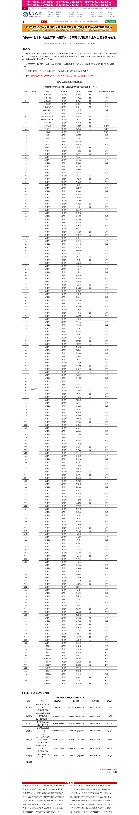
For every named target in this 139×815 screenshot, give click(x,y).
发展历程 (58, 12)
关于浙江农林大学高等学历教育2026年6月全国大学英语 (91, 812)
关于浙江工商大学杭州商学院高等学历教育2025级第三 (90, 808)
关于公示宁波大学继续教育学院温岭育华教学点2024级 (90, 785)
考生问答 (72, 16)
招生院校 (72, 12)
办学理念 (58, 14)
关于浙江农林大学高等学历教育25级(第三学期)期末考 (43, 793)
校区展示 (50, 14)
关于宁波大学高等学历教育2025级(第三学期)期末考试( (43, 804)
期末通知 (93, 14)
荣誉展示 (50, 16)
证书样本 (93, 16)
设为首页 (85, 8)
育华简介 (50, 12)
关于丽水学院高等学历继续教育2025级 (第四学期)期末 (43, 785)
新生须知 (79, 16)
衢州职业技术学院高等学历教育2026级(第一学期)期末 (43, 801)
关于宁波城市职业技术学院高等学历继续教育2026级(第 (91, 804)
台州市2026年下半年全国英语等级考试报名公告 (41, 812)
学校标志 (58, 16)
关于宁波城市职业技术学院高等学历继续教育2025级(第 (91, 801)
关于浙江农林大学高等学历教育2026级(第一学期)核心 (90, 793)
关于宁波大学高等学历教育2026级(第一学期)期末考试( (43, 808)
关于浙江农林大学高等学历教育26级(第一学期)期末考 (90, 789)
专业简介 (79, 12)
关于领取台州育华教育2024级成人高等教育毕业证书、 (43, 789)
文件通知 (101, 14)
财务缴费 (101, 12)
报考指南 (72, 14)
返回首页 (65, 43)
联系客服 (95, 8)
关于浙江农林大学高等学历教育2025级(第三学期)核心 (90, 797)
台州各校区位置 (108, 8)
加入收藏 (90, 8)
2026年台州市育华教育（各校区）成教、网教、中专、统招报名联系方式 (76, 21)
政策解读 (79, 14)
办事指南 (101, 16)
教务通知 (93, 12)
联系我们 (101, 8)
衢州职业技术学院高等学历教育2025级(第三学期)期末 (43, 797)
